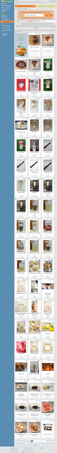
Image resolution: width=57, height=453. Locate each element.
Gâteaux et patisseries (20, 26)
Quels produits (6, 19)
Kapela (21, 378)
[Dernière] (45, 441)
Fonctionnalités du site (6, 31)
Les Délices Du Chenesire (21, 398)
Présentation (15, 448)
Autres (23, 23)
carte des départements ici (44, 17)
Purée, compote (52, 26)
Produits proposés (7, 21)
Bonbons (36, 23)
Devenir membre (6, 25)
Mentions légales (15, 449)
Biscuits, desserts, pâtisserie (50, 30)
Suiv (42, 441)
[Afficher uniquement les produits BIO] (18, 21)
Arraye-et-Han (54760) (33, 30)
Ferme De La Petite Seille (34, 51)
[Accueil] (7, 1)
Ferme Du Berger (34, 196)
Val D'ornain (34, 277)
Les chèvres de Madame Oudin (48, 378)
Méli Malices (48, 75)
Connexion (52, 1)
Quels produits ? (22, 443)
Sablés (35, 28)
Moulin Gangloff (35, 216)
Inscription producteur (29, 451)
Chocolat (41, 23)
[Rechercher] (49, 15)
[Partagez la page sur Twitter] (35, 446)
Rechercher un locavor (5, 11)
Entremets (51, 23)
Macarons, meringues (37, 26)
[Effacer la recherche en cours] (21, 15)
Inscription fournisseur (5, 34)
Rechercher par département (46, 6)
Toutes (19, 23)
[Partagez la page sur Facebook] (37, 446)
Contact (43, 448)
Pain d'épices (45, 26)
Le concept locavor (7, 5)
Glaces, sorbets (29, 26)
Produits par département (48, 443)
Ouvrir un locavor (7, 28)
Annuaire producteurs (4, 16)
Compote (46, 23)
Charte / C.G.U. (15, 451)
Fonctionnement (6, 8)
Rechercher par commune (25, 6)
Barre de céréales (29, 23)
